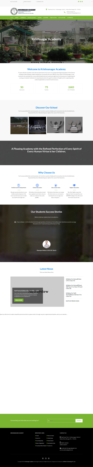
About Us (38, 438)
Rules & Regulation (40, 443)
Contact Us (49, 445)
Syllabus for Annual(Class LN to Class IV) (73, 279)
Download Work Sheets (41, 445)
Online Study (50, 438)
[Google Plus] (82, 1)
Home (11, 17)
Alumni (39, 17)
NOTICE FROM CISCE (72, 301)
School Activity (32, 17)
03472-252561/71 (71, 11)
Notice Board (13, 1)
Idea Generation (55, 187)
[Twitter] (80, 1)
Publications (53, 17)
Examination (40, 1)
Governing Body (39, 440)
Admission (23, 17)
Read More (18, 300)
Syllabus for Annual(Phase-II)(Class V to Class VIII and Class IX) (74, 286)
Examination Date (51, 443)
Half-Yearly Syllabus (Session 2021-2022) (26, 290)
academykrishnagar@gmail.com (74, 13)
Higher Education (74, 187)
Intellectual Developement (18, 187)
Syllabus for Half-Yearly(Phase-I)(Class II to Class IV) (74, 294)
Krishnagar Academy (29, 461)
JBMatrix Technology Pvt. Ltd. (69, 461)
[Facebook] (78, 1)
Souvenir (45, 17)
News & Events (27, 1)
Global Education (37, 187)
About (16, 17)
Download (70, 17)
